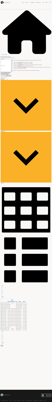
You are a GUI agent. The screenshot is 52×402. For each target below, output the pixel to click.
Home (23, 2)
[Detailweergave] (26, 259)
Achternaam (13, 301)
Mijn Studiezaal (38, 2)
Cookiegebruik (35, 400)
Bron (2, 74)
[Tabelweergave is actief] (26, 208)
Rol (7, 74)
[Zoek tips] (11, 66)
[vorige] (2, 285)
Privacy (23, 400)
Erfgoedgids (32, 2)
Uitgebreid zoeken (7, 72)
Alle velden (2, 59)
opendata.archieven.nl (4, 400)
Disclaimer (40, 400)
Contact (46, 2)
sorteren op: (3, 78)
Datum (24, 301)
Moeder (4, 75)
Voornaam (9, 301)
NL (50, 2)
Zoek (2, 72)
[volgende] (2, 297)
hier (38, 70)
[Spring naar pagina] (12, 300)
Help (43, 2)
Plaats (5, 74)
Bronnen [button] (26, 2)
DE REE (11, 400)
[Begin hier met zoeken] (26, 32)
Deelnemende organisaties (48, 395)
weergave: (2, 183)
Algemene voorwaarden (17, 400)
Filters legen (8, 75)
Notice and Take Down (28, 400)
